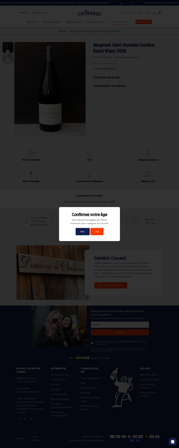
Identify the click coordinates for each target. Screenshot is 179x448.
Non (82, 231)
